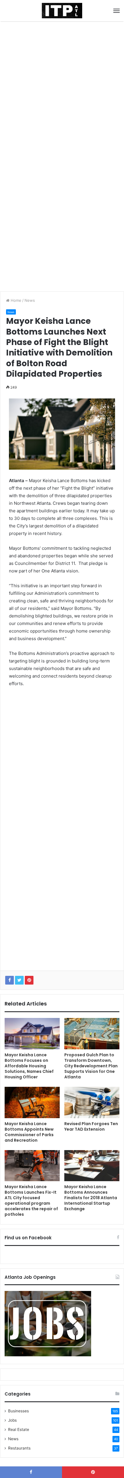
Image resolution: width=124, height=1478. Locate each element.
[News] (62, 10)
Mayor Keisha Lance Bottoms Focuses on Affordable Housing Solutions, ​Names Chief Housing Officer (29, 1066)
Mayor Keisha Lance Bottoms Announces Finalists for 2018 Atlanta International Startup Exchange (90, 1198)
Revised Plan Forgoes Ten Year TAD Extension (91, 1126)
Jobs (12, 1420)
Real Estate (18, 1429)
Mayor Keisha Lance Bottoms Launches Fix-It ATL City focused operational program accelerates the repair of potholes (31, 1200)
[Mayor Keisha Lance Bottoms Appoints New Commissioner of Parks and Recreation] (32, 1102)
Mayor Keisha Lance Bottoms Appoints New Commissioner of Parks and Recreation (29, 1132)
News (30, 300)
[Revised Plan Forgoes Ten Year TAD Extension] (91, 1102)
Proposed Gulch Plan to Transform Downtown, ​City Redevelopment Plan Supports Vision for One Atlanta (91, 1066)
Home (15, 300)
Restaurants (19, 1448)
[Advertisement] (62, 89)
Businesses (18, 1411)
